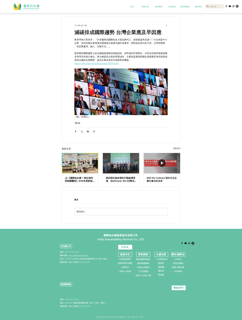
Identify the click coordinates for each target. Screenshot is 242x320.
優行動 (77, 123)
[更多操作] (166, 25)
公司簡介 (178, 259)
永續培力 (125, 267)
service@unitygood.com (78, 255)
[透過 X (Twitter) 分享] (82, 131)
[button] (145, 6)
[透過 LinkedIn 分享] (88, 131)
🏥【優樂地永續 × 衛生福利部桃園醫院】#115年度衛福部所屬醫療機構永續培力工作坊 (80, 179)
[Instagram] (233, 6)
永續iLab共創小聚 (143, 275)
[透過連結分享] (94, 131)
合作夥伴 (178, 271)
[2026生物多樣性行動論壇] (121, 163)
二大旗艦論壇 (161, 259)
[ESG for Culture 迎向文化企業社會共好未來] (162, 163)
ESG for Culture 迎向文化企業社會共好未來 (162, 179)
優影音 (161, 271)
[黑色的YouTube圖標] (230, 6)
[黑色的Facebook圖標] (226, 6)
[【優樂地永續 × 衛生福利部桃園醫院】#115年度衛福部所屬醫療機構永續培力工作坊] (80, 163)
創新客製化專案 (125, 263)
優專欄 (161, 267)
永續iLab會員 (125, 271)
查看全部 (176, 148)
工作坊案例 (143, 271)
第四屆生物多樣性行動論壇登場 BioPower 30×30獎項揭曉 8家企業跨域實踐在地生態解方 (120, 179)
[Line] (237, 6)
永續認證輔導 (125, 259)
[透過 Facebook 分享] (75, 131)
